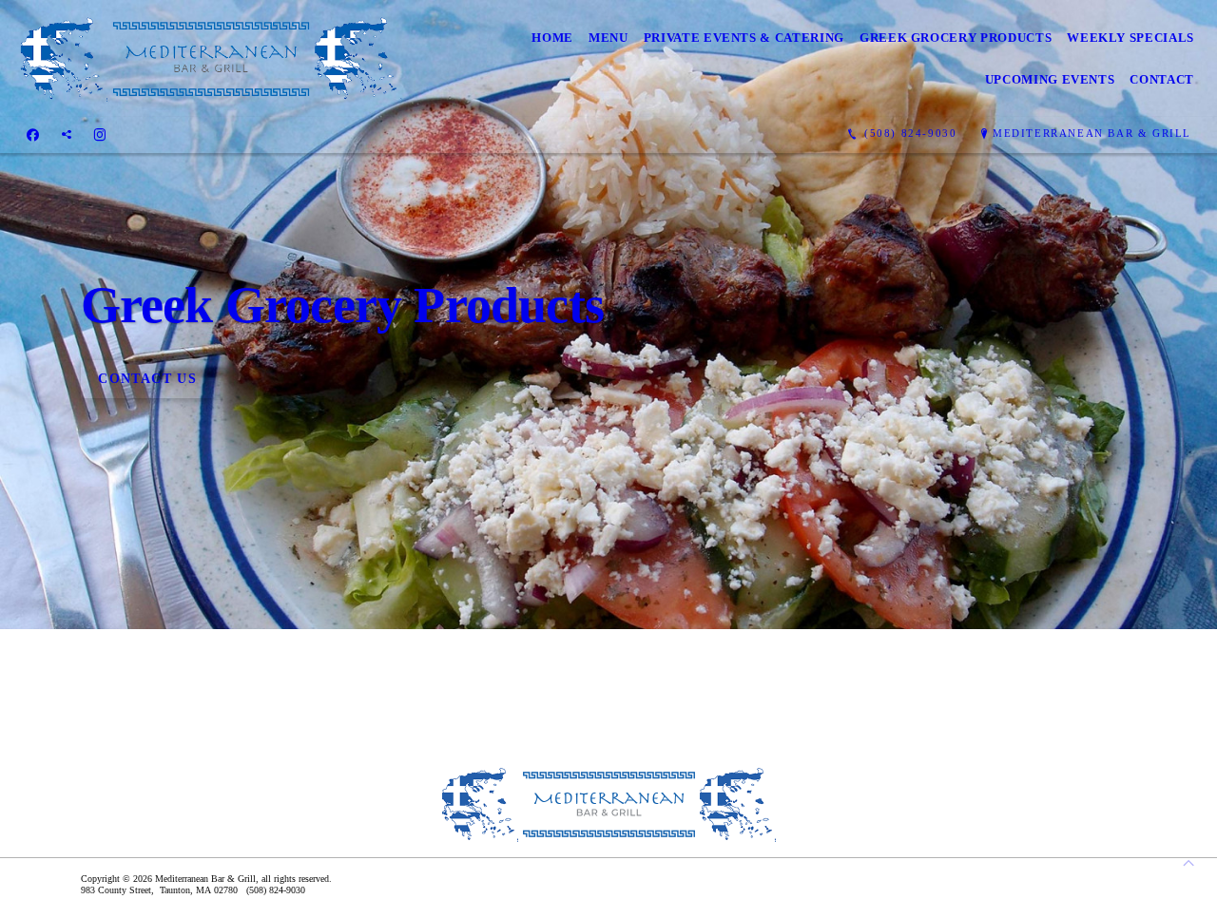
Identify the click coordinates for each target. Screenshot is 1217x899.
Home (552, 37)
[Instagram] (100, 134)
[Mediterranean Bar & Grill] (211, 58)
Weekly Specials (1130, 37)
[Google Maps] (66, 134)
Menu (608, 37)
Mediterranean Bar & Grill (1092, 133)
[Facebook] (32, 134)
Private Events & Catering (744, 37)
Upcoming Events (1050, 79)
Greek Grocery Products (956, 37)
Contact (1162, 79)
